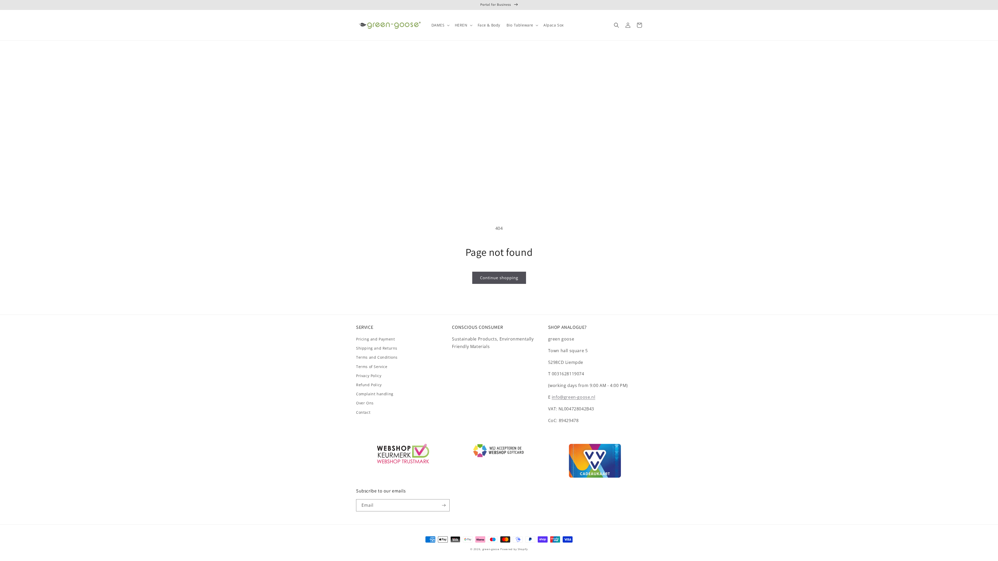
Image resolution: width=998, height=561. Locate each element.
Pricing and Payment (375, 339)
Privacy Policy (368, 375)
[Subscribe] (443, 505)
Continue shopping (499, 277)
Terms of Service (372, 366)
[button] (440, 25)
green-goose (491, 549)
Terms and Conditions (377, 357)
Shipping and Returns (376, 348)
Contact (363, 412)
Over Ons (365, 402)
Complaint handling (374, 393)
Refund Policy (369, 384)
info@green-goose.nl (573, 397)
